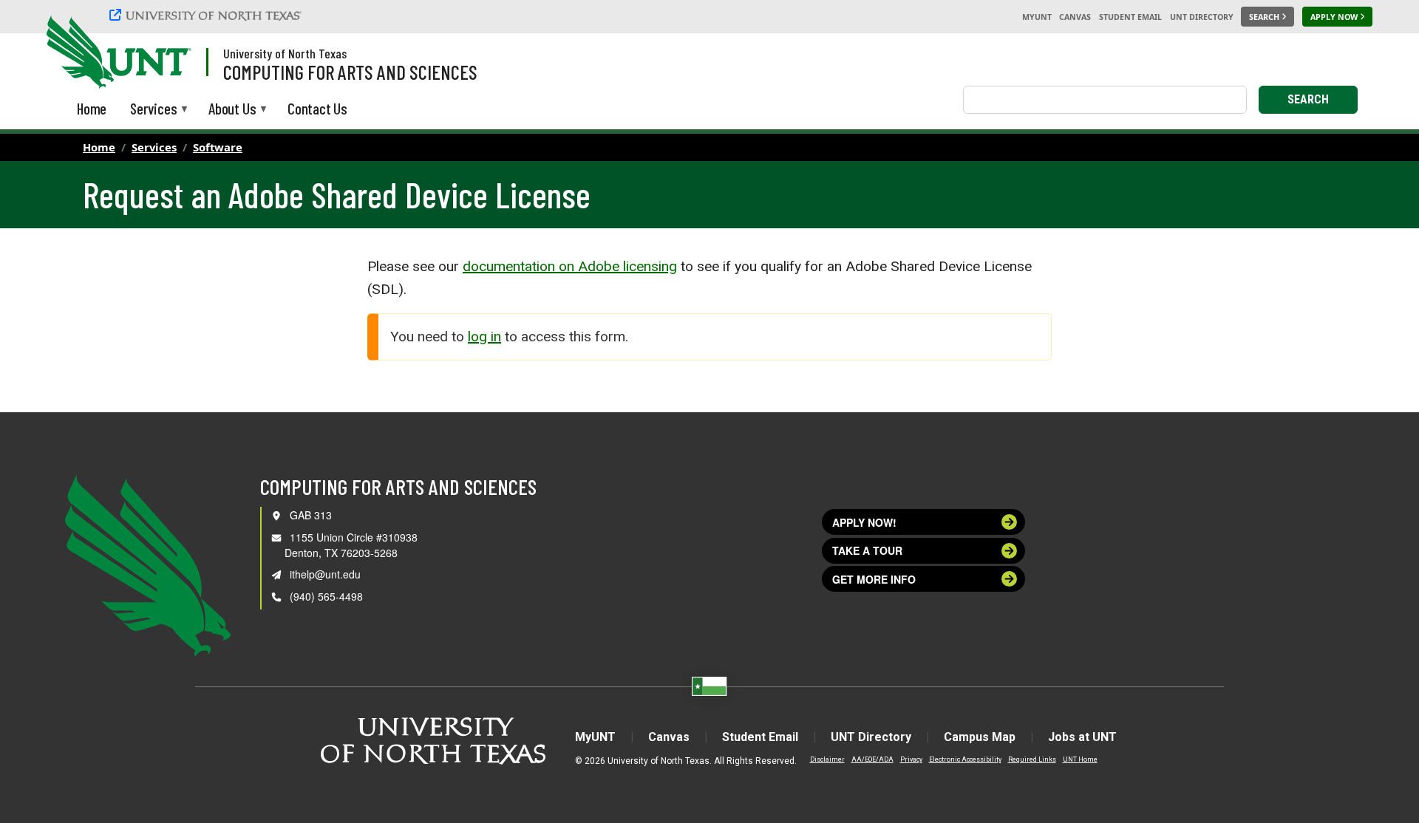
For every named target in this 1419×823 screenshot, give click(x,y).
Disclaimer (827, 759)
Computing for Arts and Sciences (350, 71)
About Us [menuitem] (232, 109)
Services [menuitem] (153, 109)
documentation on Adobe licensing (570, 266)
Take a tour (867, 550)
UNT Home (1080, 759)
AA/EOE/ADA (872, 759)
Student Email (1130, 17)
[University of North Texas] (207, 16)
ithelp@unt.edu (325, 574)
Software (217, 147)
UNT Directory (1201, 17)
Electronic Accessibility (965, 759)
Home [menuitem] (91, 108)
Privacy (911, 759)
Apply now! (864, 522)
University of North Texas (285, 53)
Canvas (1075, 17)
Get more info (874, 579)
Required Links (1032, 759)
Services (154, 147)
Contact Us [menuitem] (317, 108)
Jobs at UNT (1082, 737)
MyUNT (1037, 17)
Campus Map (979, 737)
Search (1308, 99)
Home (99, 147)
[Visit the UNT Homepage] (168, 53)
